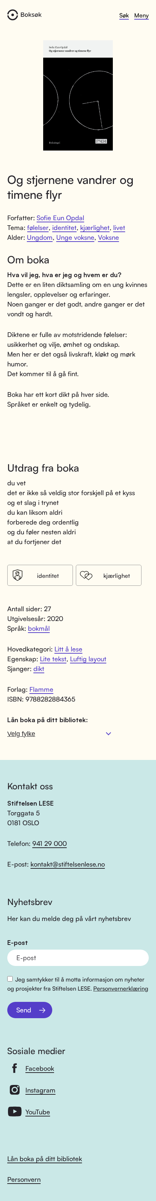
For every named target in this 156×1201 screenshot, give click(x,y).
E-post (17, 942)
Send (23, 1010)
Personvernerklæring (120, 988)
